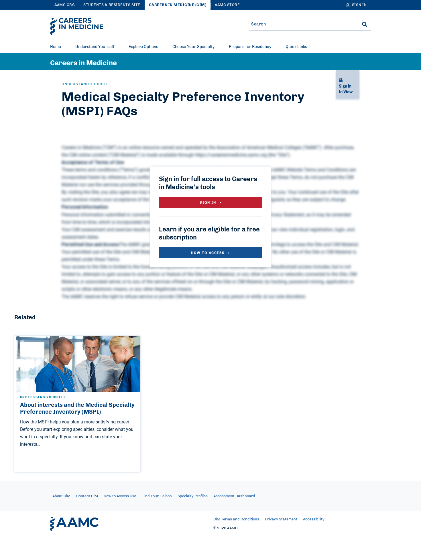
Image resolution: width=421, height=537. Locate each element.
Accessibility (313, 519)
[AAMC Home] (74, 524)
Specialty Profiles (193, 496)
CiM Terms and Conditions (236, 519)
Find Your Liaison (157, 496)
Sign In (208, 202)
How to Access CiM (120, 496)
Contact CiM (87, 496)
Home (55, 47)
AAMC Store (227, 5)
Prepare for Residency (250, 47)
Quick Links (296, 47)
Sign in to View (346, 89)
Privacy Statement (281, 519)
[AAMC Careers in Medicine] (76, 26)
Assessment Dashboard (234, 496)
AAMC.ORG (64, 5)
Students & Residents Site (111, 5)
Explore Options (143, 47)
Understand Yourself (94, 47)
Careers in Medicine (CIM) (177, 5)
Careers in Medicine (83, 63)
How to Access (208, 253)
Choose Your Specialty (193, 47)
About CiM (61, 496)
